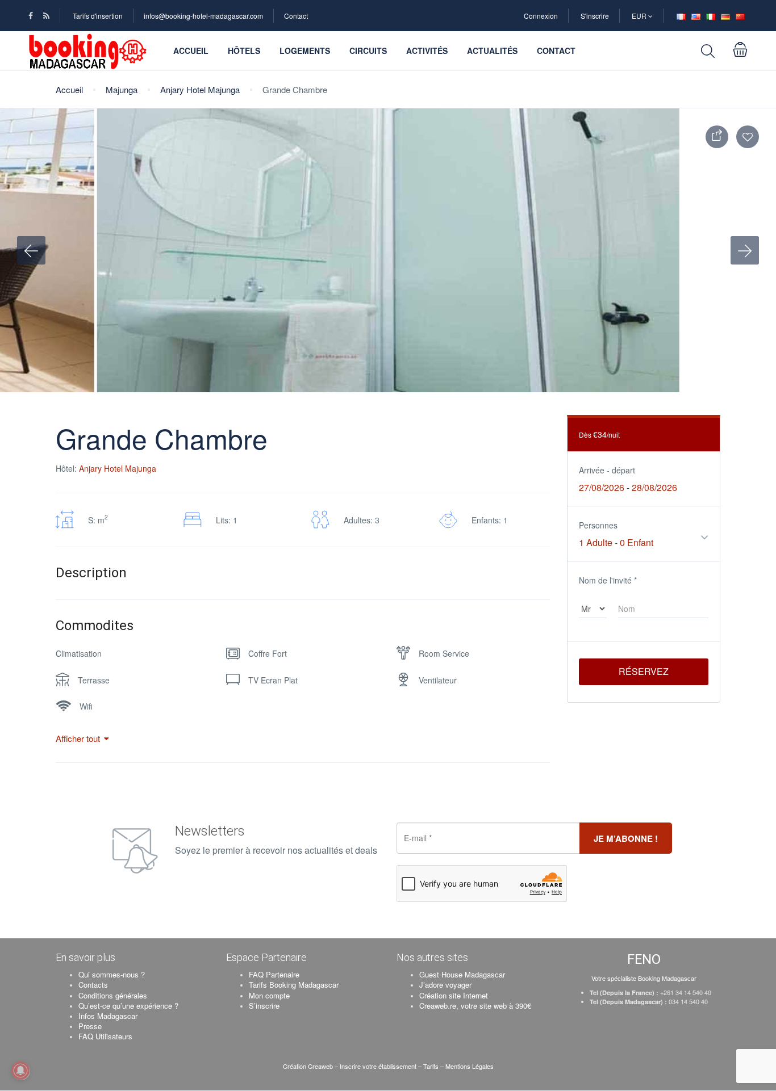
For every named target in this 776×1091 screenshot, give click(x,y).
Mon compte (269, 995)
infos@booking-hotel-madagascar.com (203, 15)
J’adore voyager (445, 984)
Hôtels (244, 50)
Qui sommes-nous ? (111, 974)
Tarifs (431, 1066)
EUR (640, 15)
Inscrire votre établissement (378, 1066)
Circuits (368, 50)
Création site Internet (453, 995)
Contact (296, 15)
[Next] (745, 250)
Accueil (190, 50)
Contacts (93, 984)
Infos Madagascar (107, 1015)
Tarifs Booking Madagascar (294, 984)
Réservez (644, 671)
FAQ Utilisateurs (105, 1036)
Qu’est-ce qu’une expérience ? (128, 1005)
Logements (304, 50)
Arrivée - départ (607, 470)
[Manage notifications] (20, 1070)
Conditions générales (112, 995)
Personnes (598, 525)
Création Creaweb (309, 1066)
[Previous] (31, 250)
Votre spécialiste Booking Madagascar (643, 978)
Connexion (541, 15)
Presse (90, 1026)
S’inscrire (264, 1005)
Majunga (121, 89)
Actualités (492, 50)
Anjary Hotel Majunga (200, 89)
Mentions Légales (469, 1066)
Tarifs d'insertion (98, 15)
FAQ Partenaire (274, 974)
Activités (427, 50)
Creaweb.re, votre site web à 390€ (475, 1005)
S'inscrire (595, 15)
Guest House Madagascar (462, 974)
